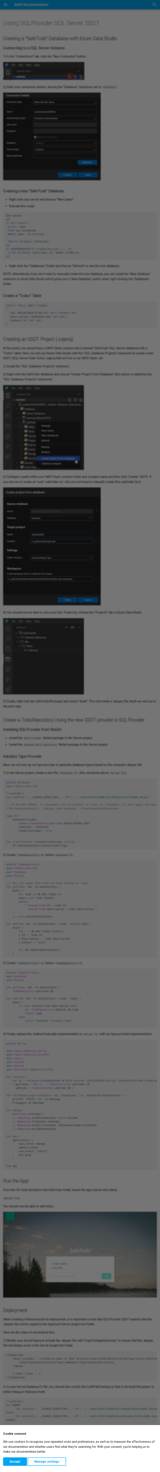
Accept (15, 1461)
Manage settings (46, 1461)
